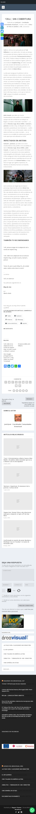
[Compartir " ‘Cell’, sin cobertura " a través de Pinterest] (19, 382)
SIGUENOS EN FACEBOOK (10, 731)
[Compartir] (2, 38)
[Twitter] (2, 31)
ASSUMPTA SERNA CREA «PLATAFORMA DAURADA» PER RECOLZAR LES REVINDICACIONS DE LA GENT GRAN (17, 716)
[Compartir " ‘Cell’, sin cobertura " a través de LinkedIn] (23, 382)
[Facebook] (2, 24)
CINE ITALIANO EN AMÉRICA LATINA (14, 654)
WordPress (18, 809)
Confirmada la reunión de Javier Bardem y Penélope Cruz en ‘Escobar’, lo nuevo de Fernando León (17, 541)
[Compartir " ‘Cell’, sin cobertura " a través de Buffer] (26, 382)
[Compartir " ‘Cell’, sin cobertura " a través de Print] (19, 386)
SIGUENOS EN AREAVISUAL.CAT (14, 681)
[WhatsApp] (2, 35)
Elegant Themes (16, 807)
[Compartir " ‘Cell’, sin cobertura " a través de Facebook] (6, 382)
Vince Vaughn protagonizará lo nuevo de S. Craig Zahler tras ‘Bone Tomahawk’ (8, 357)
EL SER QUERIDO (8, 649)
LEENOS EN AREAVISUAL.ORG (13, 766)
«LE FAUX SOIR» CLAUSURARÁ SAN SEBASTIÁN (17, 645)
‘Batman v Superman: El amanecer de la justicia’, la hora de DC (17, 487)
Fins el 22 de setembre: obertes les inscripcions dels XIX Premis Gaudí (17, 702)
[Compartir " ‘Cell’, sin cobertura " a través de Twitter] (9, 382)
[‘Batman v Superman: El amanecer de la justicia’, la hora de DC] (18, 475)
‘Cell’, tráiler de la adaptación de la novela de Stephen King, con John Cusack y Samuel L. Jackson (10, 347)
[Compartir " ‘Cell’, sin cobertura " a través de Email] (16, 386)
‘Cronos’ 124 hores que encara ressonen (14, 684)
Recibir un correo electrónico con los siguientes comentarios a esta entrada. (16, 596)
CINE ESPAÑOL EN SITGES (11, 662)
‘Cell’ (5, 50)
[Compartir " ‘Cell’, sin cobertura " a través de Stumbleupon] (30, 382)
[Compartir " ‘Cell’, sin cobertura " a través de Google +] (13, 382)
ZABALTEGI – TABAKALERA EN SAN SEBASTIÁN (18, 658)
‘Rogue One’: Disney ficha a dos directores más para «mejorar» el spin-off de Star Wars (17, 514)
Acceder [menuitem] (3, 2)
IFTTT (7, 308)
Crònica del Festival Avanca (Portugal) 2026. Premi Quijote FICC (17, 690)
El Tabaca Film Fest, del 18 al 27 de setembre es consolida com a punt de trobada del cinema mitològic (16, 708)
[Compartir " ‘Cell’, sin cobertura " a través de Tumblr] (16, 382)
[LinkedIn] (2, 28)
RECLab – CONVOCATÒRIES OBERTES (13, 695)
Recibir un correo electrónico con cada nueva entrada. (15, 600)
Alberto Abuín (7, 293)
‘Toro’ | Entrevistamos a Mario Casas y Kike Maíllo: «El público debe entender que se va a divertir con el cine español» (18, 459)
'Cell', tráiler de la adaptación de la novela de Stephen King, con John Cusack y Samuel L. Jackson (16, 258)
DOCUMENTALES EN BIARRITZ (11, 796)
